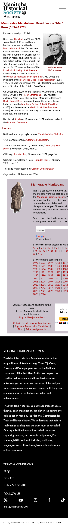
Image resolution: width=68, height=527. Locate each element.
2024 (65, 291)
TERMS (58, 523)
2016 (43, 288)
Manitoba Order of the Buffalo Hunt (39, 104)
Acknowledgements (36, 329)
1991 (43, 272)
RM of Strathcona (32, 95)
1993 (57, 272)
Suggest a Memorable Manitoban (32, 326)
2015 (35, 288)
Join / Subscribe (14, 485)
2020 (35, 291)
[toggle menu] (62, 6)
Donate (8, 478)
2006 (43, 282)
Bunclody (19, 39)
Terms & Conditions (18, 464)
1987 (50, 269)
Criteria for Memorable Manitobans (31, 323)
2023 (57, 291)
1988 (57, 269)
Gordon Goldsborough (42, 169)
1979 (21, 27)
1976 (43, 263)
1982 (50, 266)
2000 (35, 278)
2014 (65, 285)
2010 (35, 285)
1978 (57, 263)
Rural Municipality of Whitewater (20, 70)
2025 (35, 294)
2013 (57, 285)
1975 (35, 263)
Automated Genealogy (36, 140)
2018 (57, 288)
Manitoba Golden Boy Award (44, 107)
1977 (50, 263)
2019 (65, 288)
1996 (43, 275)
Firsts (20, 329)
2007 (50, 282)
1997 (50, 275)
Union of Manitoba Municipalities (24, 77)
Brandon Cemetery (17, 122)
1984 (65, 266)
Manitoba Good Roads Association (37, 80)
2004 (65, 278)
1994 (65, 272)
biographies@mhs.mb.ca (32, 317)
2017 (50, 288)
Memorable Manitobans (17, 23)
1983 (57, 266)
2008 (57, 282)
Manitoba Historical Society (51, 197)
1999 (65, 275)
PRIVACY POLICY (47, 523)
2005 (35, 282)
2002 (50, 278)
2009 (65, 282)
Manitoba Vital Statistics (50, 134)
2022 (50, 291)
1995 (35, 275)
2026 (43, 294)
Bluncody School (11, 48)
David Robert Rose (12, 101)
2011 (43, 285)
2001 (43, 278)
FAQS (6, 471)
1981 (43, 266)
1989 (65, 269)
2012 (50, 285)
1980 (35, 266)
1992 (50, 272)
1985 (35, 269)
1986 (43, 269)
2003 (57, 278)
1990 (35, 272)
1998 (57, 275)
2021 (43, 291)
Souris (18, 119)
